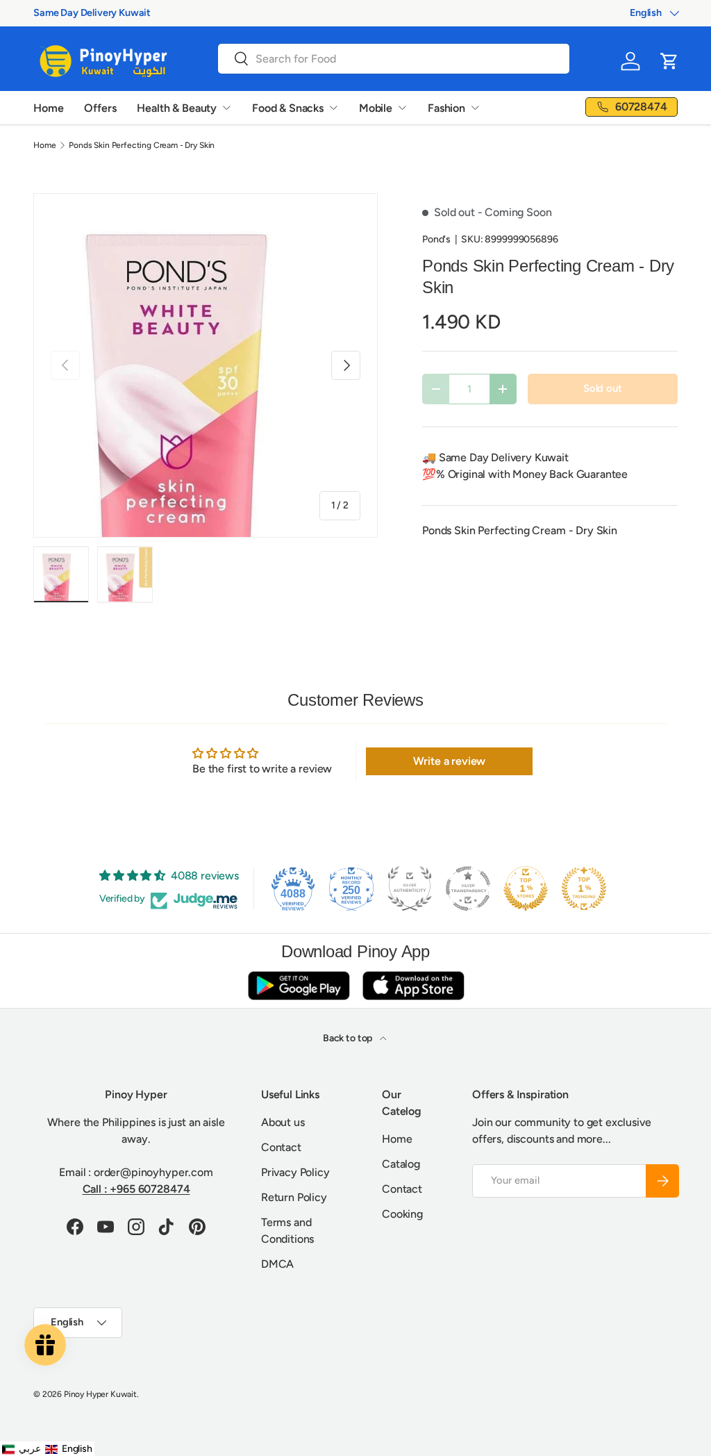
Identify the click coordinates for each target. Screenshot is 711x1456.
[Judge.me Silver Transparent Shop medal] (468, 888)
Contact (281, 1147)
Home (48, 108)
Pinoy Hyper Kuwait (100, 1394)
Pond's (436, 239)
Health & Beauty (177, 108)
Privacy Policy (295, 1172)
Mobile (375, 108)
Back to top (348, 1038)
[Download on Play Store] (298, 985)
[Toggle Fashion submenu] (475, 107)
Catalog (401, 1163)
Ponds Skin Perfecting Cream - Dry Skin (142, 145)
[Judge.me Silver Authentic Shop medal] (409, 888)
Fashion (446, 108)
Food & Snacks (288, 108)
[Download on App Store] (413, 985)
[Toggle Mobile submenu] (402, 107)
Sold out (602, 388)
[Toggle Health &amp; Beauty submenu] (226, 107)
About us (283, 1122)
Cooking (402, 1214)
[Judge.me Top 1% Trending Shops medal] (584, 888)
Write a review (449, 761)
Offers (100, 108)
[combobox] (393, 59)
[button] (669, 61)
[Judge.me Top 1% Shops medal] (525, 888)
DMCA (277, 1264)
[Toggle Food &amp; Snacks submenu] (333, 107)
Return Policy (294, 1197)
